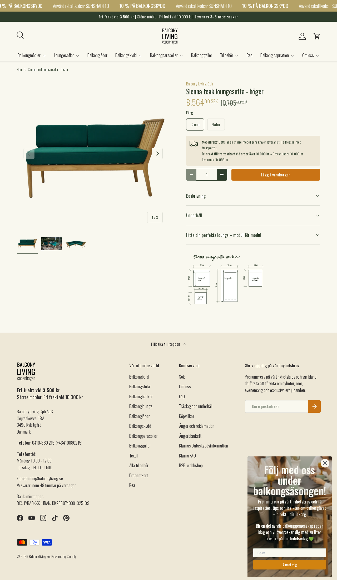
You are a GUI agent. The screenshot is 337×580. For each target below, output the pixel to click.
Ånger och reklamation (197, 426)
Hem (20, 70)
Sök (182, 376)
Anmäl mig (290, 564)
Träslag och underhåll (196, 406)
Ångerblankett (190, 436)
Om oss (308, 55)
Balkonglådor (97, 55)
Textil (133, 455)
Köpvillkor (186, 416)
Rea (249, 55)
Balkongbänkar (141, 396)
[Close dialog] (325, 463)
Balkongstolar (140, 386)
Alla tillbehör (138, 465)
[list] (93, 154)
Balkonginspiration (274, 55)
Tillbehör (226, 55)
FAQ (182, 396)
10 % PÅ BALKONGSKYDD (142, 5)
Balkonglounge (140, 406)
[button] (317, 36)
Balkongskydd (126, 55)
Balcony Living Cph (199, 84)
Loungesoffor (64, 55)
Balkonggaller (201, 55)
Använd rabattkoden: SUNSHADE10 (81, 5)
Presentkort (138, 475)
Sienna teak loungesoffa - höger (48, 70)
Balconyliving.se (39, 556)
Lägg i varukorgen (275, 174)
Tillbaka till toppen (166, 344)
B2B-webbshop (191, 465)
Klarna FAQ (187, 455)
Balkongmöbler (29, 55)
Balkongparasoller (164, 55)
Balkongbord (139, 376)
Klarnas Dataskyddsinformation (203, 445)
